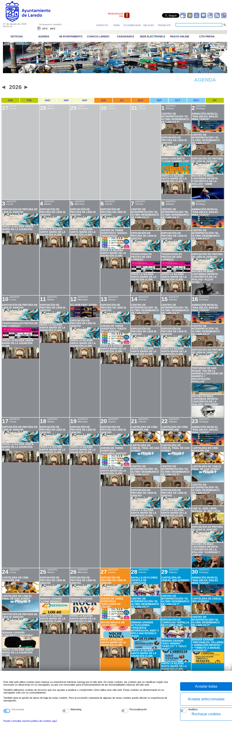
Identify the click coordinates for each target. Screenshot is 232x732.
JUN (103, 100)
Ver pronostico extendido (50, 24)
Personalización (138, 709)
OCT (177, 100)
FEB (29, 100)
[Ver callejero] (210, 17)
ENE (10, 100)
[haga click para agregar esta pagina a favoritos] (190, 17)
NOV (196, 100)
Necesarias (18, 709)
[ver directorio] (203, 17)
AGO (140, 100)
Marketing (75, 709)
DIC (215, 100)
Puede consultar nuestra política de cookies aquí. (30, 721)
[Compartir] (183, 17)
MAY (84, 100)
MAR (47, 100)
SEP (159, 100)
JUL (122, 100)
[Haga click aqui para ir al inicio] (33, 20)
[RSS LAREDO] (217, 17)
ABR (66, 100)
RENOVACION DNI (115, 14)
